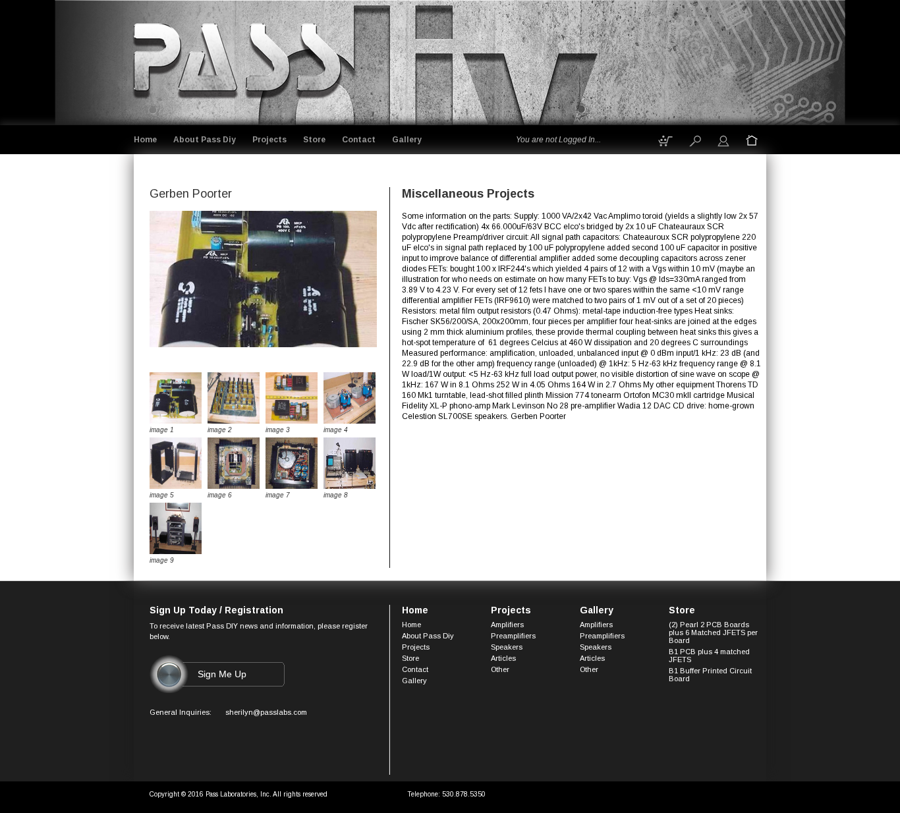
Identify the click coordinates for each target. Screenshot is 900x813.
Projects (269, 139)
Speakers (506, 647)
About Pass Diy (204, 139)
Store (314, 139)
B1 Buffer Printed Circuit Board (710, 675)
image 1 (162, 430)
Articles (503, 658)
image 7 (278, 495)
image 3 (278, 430)
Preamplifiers (513, 636)
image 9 (162, 560)
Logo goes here (239, 60)
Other (500, 669)
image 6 (220, 495)
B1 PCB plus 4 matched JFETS (709, 655)
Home (145, 139)
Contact (359, 139)
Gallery (407, 139)
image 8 (335, 495)
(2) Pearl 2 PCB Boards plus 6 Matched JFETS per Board (713, 632)
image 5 (162, 495)
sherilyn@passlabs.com (266, 712)
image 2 (220, 430)
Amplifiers (507, 625)
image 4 (335, 430)
